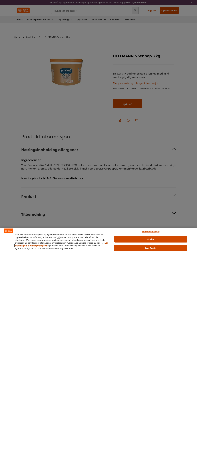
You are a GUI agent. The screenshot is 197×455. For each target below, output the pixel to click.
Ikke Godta (150, 248)
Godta (150, 239)
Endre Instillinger (150, 231)
